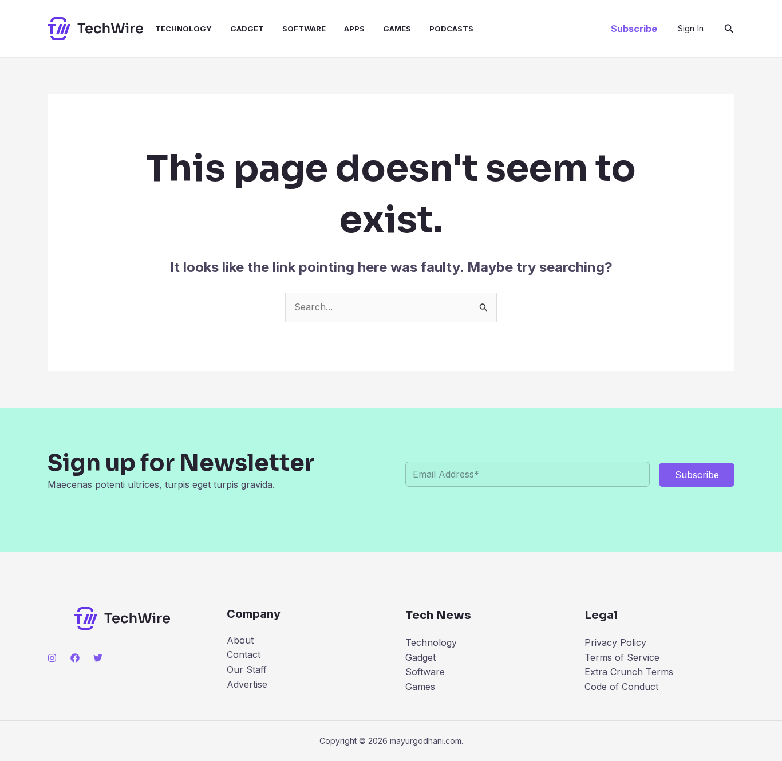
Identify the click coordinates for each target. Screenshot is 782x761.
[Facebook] (75, 658)
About (240, 640)
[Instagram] (52, 658)
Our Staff (247, 669)
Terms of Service (621, 657)
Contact (243, 654)
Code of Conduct (621, 686)
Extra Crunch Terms (628, 671)
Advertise (247, 684)
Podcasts (451, 28)
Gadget (247, 28)
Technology (183, 28)
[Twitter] (97, 658)
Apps (354, 28)
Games (397, 28)
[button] (634, 28)
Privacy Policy (615, 642)
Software (304, 28)
